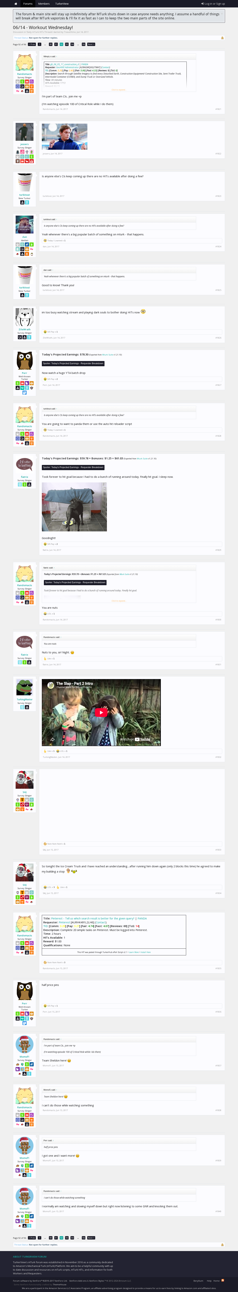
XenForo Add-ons (77, 1280)
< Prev (32, 44)
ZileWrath (24, 329)
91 (56, 44)
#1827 (218, 385)
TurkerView (62, 3)
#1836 (218, 1011)
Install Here (146, 952)
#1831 (218, 664)
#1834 (218, 893)
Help (209, 1280)
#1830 (218, 619)
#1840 (218, 1211)
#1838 (218, 1110)
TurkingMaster (25, 699)
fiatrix (24, 476)
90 (51, 44)
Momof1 (24, 1056)
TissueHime (70, 32)
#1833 (218, 849)
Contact (105, 67)
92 (61, 44)
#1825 (218, 290)
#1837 (218, 1065)
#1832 (218, 757)
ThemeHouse (59, 1284)
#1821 (218, 109)
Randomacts (24, 73)
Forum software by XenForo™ (40, 1280)
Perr (24, 372)
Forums (28, 3)
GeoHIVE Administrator (67, 67)
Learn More (134, 952)
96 (84, 44)
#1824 (218, 246)
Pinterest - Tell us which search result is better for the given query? (92, 918)
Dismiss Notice (222, 13)
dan (24, 236)
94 (72, 44)
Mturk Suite (107, 354)
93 (67, 44)
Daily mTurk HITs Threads (39, 32)
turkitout (24, 194)
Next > (91, 44)
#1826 (218, 337)
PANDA (84, 64)
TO (46, 70)
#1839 (218, 1160)
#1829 (218, 550)
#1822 (218, 153)
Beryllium (198, 1280)
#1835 (218, 968)
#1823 (218, 196)
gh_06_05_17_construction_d (64, 64)
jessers (24, 144)
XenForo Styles (96, 1280)
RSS (222, 1280)
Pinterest (64, 922)
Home (15, 3)
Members (44, 3)
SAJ (25, 792)
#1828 (218, 436)
